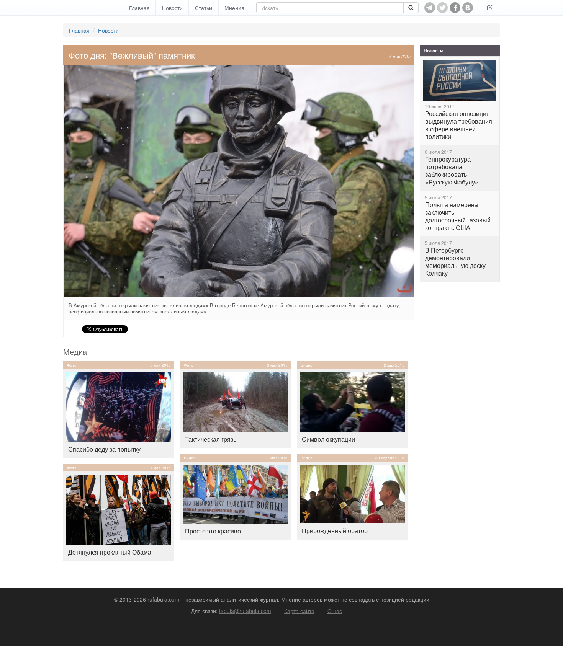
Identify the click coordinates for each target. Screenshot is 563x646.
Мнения (234, 7)
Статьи (203, 7)
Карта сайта (299, 611)
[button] (489, 7)
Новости (172, 7)
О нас (334, 611)
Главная (139, 7)
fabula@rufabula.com (245, 611)
